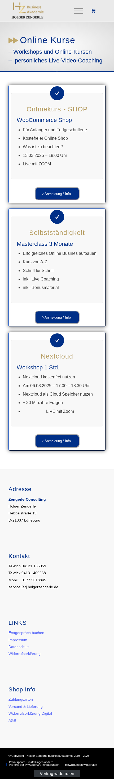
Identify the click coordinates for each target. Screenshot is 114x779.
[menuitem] (78, 10)
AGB (12, 720)
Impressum (17, 640)
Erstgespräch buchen (26, 633)
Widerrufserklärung (24, 653)
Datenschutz (18, 647)
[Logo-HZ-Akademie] (47, 10)
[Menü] (76, 10)
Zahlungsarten (20, 699)
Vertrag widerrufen (57, 773)
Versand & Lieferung (25, 706)
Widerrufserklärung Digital (30, 713)
